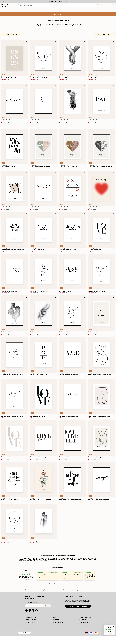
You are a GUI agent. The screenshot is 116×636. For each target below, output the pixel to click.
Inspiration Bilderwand (30, 622)
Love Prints (17, 17)
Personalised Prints (10, 17)
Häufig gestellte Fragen (84, 620)
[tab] (110, 5)
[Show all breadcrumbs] (2, 17)
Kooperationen (56, 620)
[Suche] (96, 5)
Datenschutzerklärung (67, 628)
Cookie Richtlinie (51, 628)
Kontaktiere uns (82, 619)
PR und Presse (56, 619)
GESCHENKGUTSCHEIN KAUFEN (79, 606)
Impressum (58, 628)
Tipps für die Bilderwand (31, 617)
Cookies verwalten (83, 624)
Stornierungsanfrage (83, 622)
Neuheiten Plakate (30, 620)
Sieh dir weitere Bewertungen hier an (58, 583)
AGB (45, 628)
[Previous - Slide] (35, 575)
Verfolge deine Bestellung (85, 617)
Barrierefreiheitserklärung (58, 622)
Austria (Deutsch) (24, 632)
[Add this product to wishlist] (26, 42)
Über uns (54, 617)
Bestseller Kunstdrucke (31, 619)
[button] (109, 630)
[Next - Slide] (97, 575)
